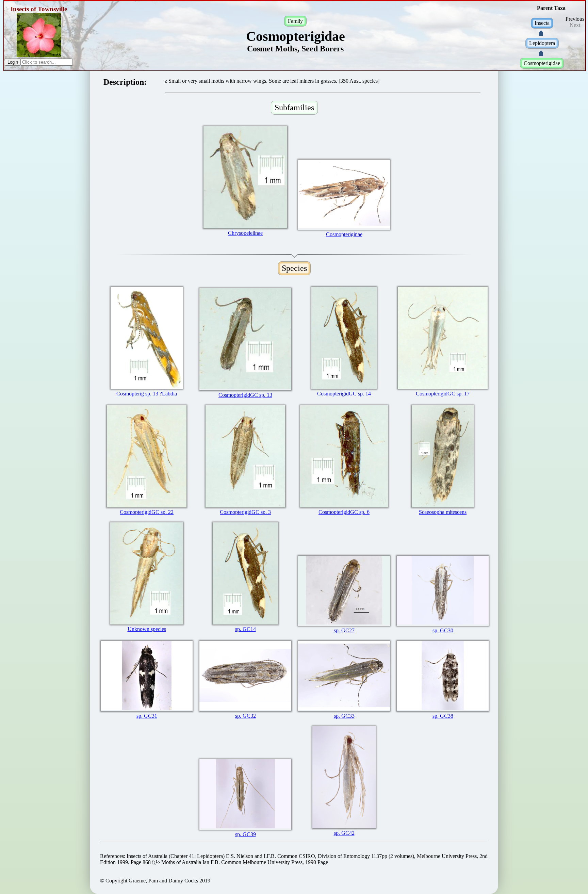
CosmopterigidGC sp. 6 (344, 512)
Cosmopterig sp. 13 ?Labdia (146, 393)
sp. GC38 (442, 716)
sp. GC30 (442, 630)
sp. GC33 (344, 716)
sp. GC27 (344, 630)
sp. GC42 (344, 833)
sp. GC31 (146, 716)
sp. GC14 (245, 629)
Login (12, 62)
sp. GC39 (245, 834)
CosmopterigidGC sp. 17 (443, 393)
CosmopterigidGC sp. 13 (245, 395)
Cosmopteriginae (344, 234)
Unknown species (147, 629)
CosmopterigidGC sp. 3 (245, 512)
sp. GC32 (245, 716)
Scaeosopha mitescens (443, 512)
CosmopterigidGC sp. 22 (147, 512)
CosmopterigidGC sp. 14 (344, 393)
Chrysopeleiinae (245, 233)
